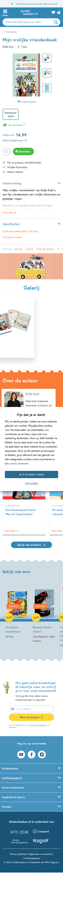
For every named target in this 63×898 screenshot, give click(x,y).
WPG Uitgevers (51, 862)
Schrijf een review (12, 237)
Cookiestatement (31, 858)
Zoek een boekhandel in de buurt (21, 231)
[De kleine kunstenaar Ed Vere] (17, 610)
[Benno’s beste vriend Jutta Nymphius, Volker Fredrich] (44, 612)
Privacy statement (18, 854)
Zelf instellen (31, 483)
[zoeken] (56, 22)
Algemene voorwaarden (40, 854)
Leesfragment (29, 101)
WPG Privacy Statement (38, 725)
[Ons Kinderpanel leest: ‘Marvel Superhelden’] (24, 508)
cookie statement (19, 463)
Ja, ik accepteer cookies (31, 474)
